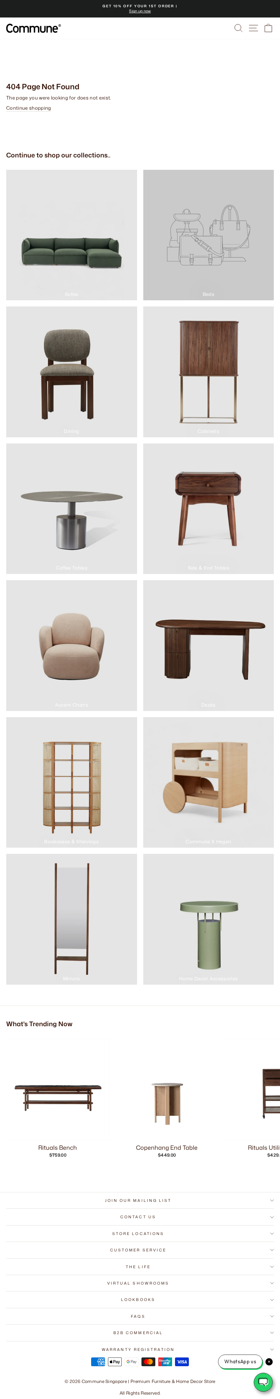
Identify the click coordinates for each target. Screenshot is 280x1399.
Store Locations (138, 1233)
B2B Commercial (138, 1332)
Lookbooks (138, 1299)
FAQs (138, 1316)
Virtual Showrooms (138, 1283)
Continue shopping (28, 108)
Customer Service (138, 1250)
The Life (138, 1266)
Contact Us (138, 1216)
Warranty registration (138, 1349)
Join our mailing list (138, 1200)
